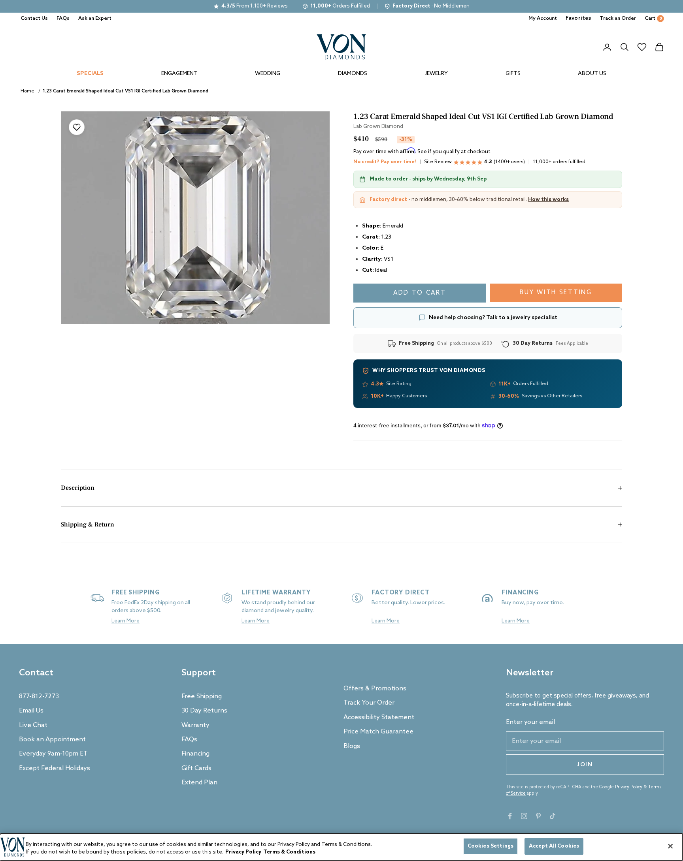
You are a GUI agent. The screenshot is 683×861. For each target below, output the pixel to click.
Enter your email (530, 722)
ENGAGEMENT (179, 73)
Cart (653, 18)
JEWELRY (436, 73)
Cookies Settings (490, 846)
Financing (195, 754)
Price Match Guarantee (378, 731)
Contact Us (34, 18)
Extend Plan (199, 782)
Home (27, 91)
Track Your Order (368, 703)
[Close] (670, 846)
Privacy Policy (628, 787)
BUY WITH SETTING (556, 292)
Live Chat (33, 725)
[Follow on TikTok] (553, 816)
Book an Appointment (52, 739)
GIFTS (513, 73)
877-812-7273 (39, 696)
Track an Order (618, 18)
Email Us (31, 710)
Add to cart (419, 293)
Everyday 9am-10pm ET (53, 754)
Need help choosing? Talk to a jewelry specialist (493, 317)
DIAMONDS (352, 73)
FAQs (63, 18)
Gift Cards (196, 768)
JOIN (585, 764)
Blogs (351, 746)
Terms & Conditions (289, 852)
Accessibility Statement (378, 717)
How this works (548, 200)
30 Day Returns (204, 710)
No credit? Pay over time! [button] (384, 162)
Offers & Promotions (374, 688)
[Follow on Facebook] (510, 816)
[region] (341, 847)
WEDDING (267, 73)
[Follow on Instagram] (524, 816)
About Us (592, 73)
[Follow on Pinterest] (538, 816)
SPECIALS (90, 73)
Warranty (195, 725)
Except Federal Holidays (54, 768)
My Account (542, 18)
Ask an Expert (94, 18)
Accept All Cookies (554, 846)
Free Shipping (201, 696)
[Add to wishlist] (77, 127)
